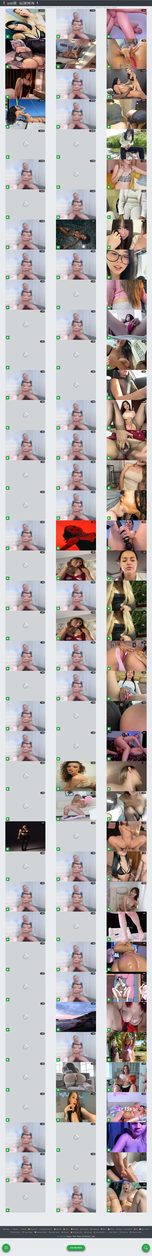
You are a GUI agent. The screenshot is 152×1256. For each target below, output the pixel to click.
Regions (69, 1236)
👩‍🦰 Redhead (94, 1229)
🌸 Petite (111, 1229)
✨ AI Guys (88, 1232)
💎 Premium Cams (40, 1232)
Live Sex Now (76, 1248)
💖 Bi (135, 1229)
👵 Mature (57, 1229)
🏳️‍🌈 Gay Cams (15, 1232)
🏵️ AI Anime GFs (76, 1232)
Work (74, 1236)
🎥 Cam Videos (112, 1232)
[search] (146, 1248)
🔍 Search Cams (135, 1232)
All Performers (86, 1236)
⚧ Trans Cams (27, 1232)
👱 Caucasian (32, 1229)
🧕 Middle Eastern (45, 1229)
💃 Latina (23, 1229)
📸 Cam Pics (124, 1232)
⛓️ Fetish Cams (54, 1232)
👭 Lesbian (128, 1229)
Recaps (79, 1236)
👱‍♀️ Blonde (74, 1229)
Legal (93, 1236)
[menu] (6, 1248)
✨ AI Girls (65, 1232)
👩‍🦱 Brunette (84, 1229)
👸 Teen (66, 1229)
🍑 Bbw (103, 1229)
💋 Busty (119, 1229)
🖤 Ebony (14, 1229)
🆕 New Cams (144, 1229)
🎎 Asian (6, 1229)
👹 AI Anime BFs (99, 1232)
